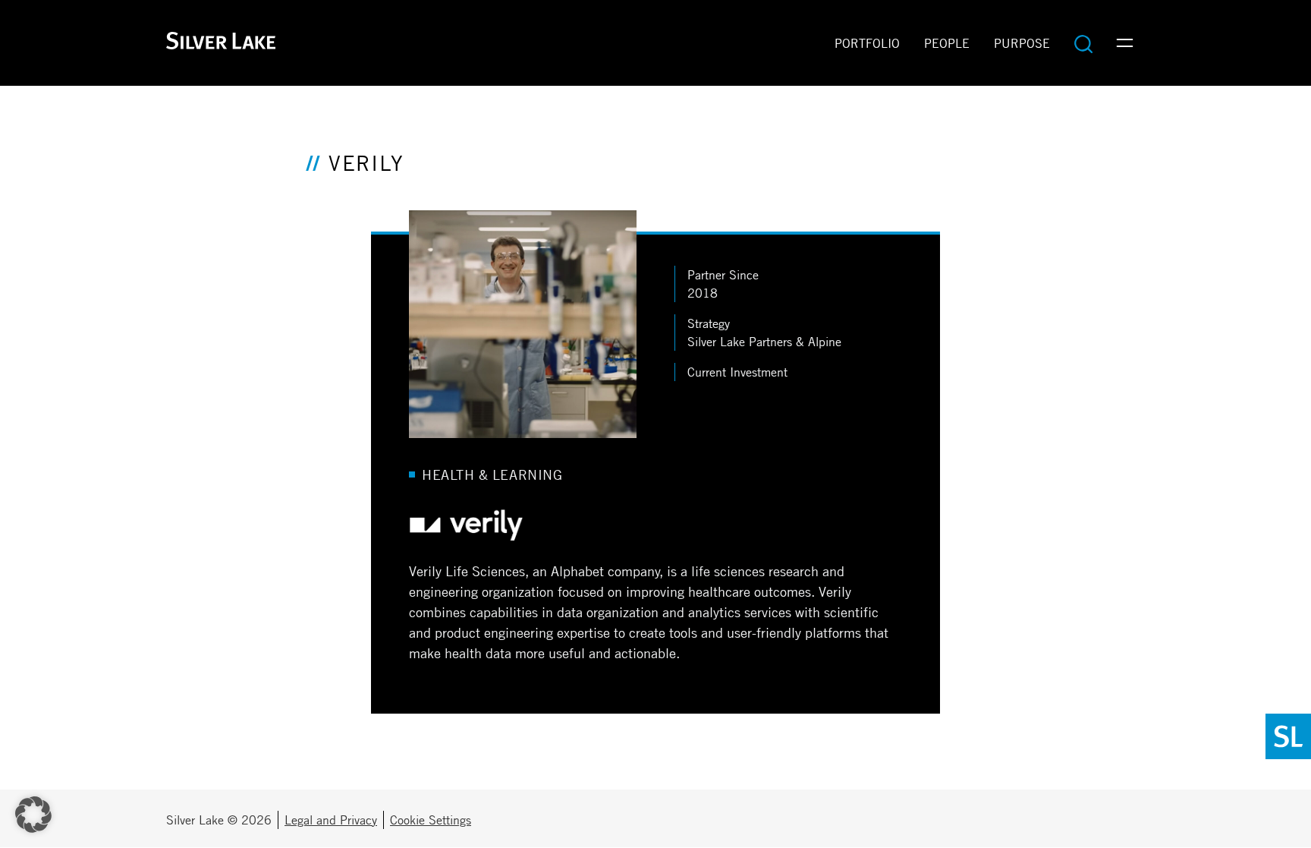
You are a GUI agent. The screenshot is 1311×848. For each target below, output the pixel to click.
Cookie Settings (430, 820)
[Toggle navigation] (1125, 43)
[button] (33, 814)
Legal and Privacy (331, 820)
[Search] (1083, 43)
